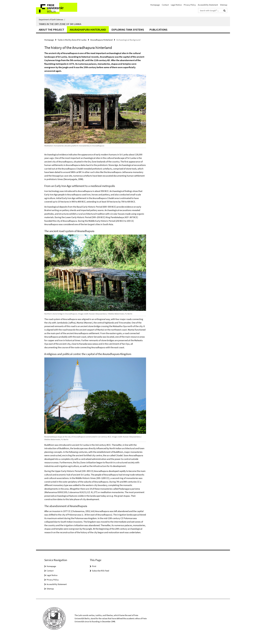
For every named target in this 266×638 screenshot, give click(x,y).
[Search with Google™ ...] (224, 10)
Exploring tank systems (128, 29)
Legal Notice (176, 4)
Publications (158, 29)
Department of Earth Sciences (52, 19)
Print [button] (94, 566)
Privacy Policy (190, 4)
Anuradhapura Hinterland (88, 29)
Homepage (155, 4)
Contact (165, 4)
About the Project (51, 29)
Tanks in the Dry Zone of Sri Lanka (60, 24)
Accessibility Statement (208, 4)
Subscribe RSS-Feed (100, 570)
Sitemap (223, 4)
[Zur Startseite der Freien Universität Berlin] (59, 8)
